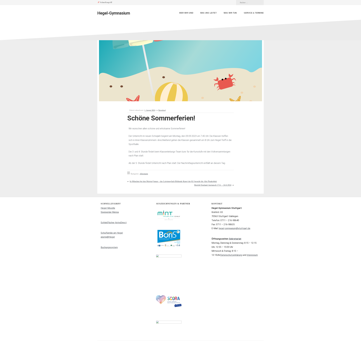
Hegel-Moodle (108, 208)
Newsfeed (162, 110)
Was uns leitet (208, 13)
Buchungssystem (109, 247)
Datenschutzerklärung (231, 255)
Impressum (252, 255)
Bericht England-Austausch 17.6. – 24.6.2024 (212, 185)
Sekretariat (235, 238)
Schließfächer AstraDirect (114, 222)
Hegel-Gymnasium (113, 13)
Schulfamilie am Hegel (112, 233)
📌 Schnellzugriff (104, 2)
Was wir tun (230, 13)
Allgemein (144, 173)
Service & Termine (254, 13)
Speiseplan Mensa (110, 212)
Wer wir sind (186, 13)
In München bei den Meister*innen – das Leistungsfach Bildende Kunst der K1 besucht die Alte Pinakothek (173, 181)
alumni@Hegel (108, 237)
